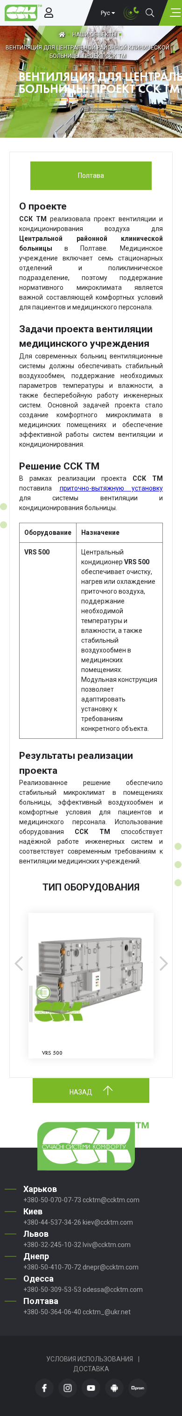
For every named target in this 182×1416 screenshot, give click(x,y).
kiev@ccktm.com (108, 1222)
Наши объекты (94, 34)
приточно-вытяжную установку (111, 488)
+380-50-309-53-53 (52, 1289)
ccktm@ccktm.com (111, 1200)
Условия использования (89, 1359)
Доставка (91, 1369)
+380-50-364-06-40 (52, 1312)
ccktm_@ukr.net (107, 1312)
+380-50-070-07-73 (52, 1200)
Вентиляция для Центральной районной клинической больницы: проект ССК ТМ (87, 51)
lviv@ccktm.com (107, 1244)
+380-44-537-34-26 (52, 1222)
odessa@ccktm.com (113, 1289)
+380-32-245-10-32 (52, 1244)
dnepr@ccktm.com (111, 1267)
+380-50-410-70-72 (52, 1267)
